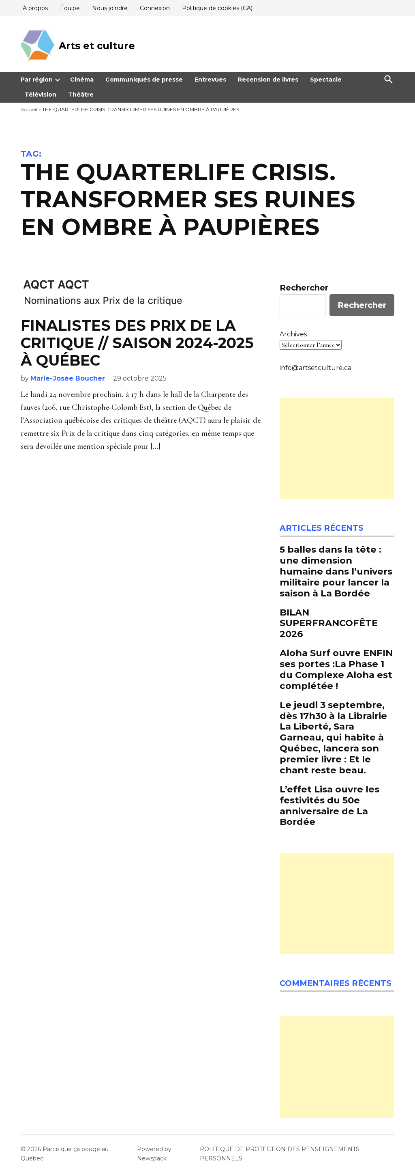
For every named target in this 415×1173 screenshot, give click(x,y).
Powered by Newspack (154, 1153)
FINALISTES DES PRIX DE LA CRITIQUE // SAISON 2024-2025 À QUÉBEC (137, 342)
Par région (37, 79)
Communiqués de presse (144, 79)
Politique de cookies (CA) (217, 8)
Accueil (29, 109)
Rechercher (304, 288)
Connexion (155, 8)
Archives (293, 334)
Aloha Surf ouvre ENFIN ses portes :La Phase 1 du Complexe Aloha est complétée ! (336, 669)
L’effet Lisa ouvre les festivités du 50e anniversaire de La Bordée (329, 805)
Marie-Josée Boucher (67, 378)
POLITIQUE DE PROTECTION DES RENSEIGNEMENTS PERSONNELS (279, 1153)
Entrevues (210, 79)
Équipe (70, 8)
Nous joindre (110, 8)
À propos (35, 8)
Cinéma (82, 79)
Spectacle (326, 79)
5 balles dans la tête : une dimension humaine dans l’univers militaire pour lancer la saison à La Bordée (336, 571)
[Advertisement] (337, 448)
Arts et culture (97, 46)
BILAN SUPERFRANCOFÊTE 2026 (329, 623)
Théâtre (81, 94)
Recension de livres (268, 79)
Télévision (40, 94)
